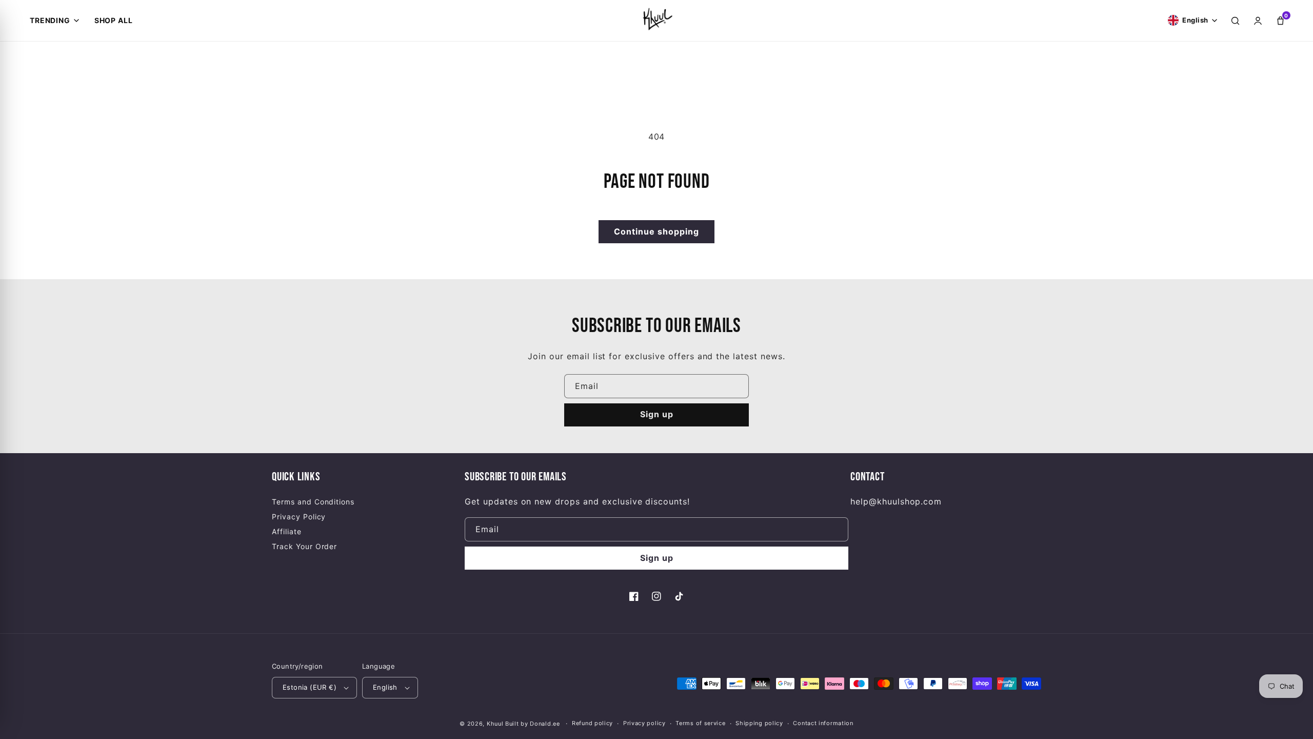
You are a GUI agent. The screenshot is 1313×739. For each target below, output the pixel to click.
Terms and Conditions (313, 501)
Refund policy (592, 723)
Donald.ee (545, 723)
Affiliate (287, 531)
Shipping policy (759, 723)
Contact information (823, 723)
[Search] (1235, 20)
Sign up (656, 414)
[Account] (1257, 20)
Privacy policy (644, 723)
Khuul (495, 723)
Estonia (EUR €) (309, 687)
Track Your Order (304, 546)
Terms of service (700, 723)
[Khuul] (656, 18)
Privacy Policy (299, 516)
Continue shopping (656, 231)
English (385, 687)
